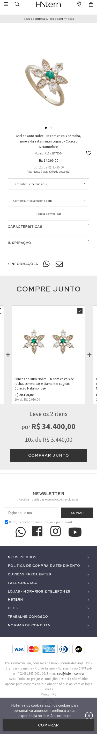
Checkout (91, 4)
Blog (13, 608)
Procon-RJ (48, 694)
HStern (15, 599)
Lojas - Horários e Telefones (39, 591)
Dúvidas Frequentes (29, 574)
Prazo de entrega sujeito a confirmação (48, 18)
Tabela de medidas (48, 213)
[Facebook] (38, 532)
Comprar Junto (48, 455)
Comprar (48, 725)
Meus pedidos (22, 557)
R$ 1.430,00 (56, 167)
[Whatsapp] (46, 264)
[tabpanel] (48, 72)
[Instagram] (56, 532)
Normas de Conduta (29, 625)
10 (40, 167)
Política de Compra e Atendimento (44, 565)
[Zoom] (48, 72)
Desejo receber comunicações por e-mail (40, 522)
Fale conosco (23, 583)
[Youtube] (75, 532)
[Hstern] (48, 4)
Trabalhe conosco (28, 616)
